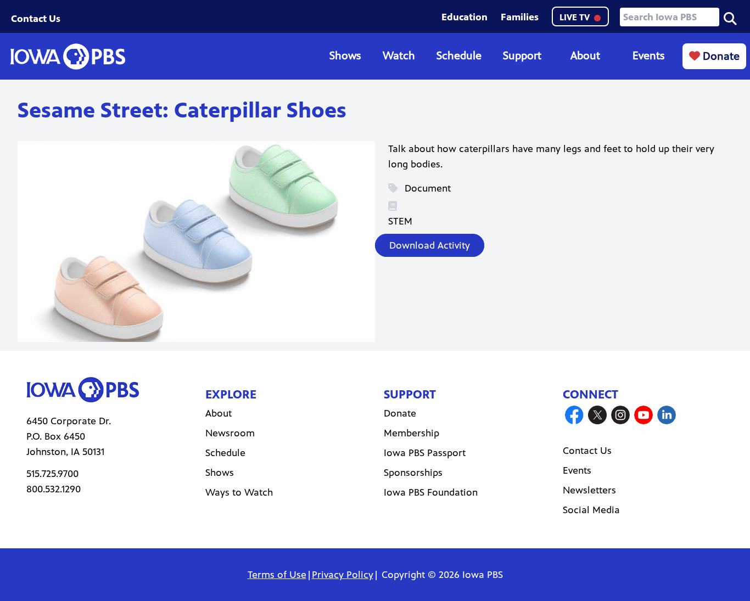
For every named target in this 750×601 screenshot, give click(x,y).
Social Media (591, 510)
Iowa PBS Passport (425, 453)
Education (464, 17)
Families (520, 17)
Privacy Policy (342, 575)
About (585, 55)
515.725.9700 (52, 474)
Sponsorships (413, 473)
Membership (411, 433)
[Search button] (730, 17)
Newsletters (589, 490)
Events (648, 55)
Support (522, 55)
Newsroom (230, 433)
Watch (399, 55)
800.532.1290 (53, 489)
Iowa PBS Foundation (431, 492)
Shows (345, 55)
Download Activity (429, 245)
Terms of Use (277, 575)
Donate (720, 56)
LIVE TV (575, 17)
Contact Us (35, 19)
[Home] (67, 56)
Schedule (459, 55)
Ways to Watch (239, 492)
